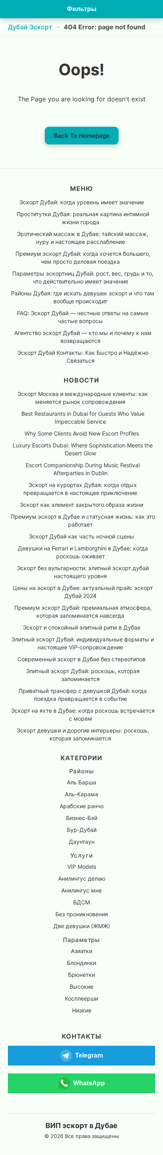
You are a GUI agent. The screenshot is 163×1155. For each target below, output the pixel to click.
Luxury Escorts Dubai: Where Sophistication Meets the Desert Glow (83, 449)
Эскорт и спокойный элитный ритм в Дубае (81, 627)
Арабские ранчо (82, 806)
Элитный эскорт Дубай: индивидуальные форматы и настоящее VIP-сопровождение (82, 643)
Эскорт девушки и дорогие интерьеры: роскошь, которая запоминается (83, 734)
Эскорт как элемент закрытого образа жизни (81, 504)
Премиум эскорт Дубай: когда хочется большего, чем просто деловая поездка (82, 257)
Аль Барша (81, 782)
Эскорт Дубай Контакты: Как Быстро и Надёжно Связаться (82, 356)
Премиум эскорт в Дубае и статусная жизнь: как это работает (83, 520)
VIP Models (81, 866)
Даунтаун (82, 841)
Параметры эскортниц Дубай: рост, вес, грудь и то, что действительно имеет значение (83, 277)
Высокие (81, 986)
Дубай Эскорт (30, 27)
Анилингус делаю (81, 878)
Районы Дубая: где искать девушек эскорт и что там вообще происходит (82, 297)
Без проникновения (81, 914)
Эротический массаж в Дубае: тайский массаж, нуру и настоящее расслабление (82, 237)
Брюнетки (81, 974)
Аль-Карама (81, 794)
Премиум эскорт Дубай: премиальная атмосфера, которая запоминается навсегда (83, 611)
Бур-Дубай (82, 829)
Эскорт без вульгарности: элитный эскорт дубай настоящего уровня (83, 572)
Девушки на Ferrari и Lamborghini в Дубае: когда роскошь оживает (83, 552)
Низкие (81, 1010)
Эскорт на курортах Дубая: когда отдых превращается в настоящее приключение (80, 488)
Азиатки (81, 951)
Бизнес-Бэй (81, 817)
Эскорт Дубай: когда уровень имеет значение (81, 202)
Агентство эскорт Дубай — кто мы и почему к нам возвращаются (83, 336)
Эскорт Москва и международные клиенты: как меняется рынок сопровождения (82, 397)
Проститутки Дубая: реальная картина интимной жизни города (83, 218)
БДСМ (81, 902)
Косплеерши (81, 998)
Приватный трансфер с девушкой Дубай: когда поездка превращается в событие (83, 694)
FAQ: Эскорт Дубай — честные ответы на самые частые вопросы (82, 317)
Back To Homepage (82, 135)
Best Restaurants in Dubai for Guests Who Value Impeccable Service (82, 417)
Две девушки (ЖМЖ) (81, 926)
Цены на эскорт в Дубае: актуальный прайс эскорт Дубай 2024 (83, 591)
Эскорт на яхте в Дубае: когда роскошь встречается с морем (83, 714)
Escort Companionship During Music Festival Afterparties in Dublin (83, 469)
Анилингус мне (81, 890)
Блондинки (81, 962)
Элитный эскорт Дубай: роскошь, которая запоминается (83, 675)
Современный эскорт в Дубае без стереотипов (81, 659)
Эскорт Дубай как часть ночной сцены (81, 536)
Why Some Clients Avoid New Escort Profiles (82, 433)
